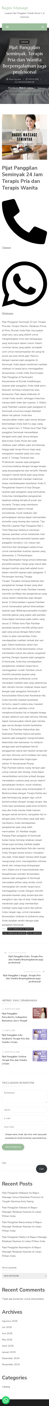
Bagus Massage (15, 7)
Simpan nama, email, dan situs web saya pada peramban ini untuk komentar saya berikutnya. (26, 1136)
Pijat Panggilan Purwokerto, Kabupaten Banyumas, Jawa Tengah (14, 1017)
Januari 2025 (9, 1352)
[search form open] (43, 27)
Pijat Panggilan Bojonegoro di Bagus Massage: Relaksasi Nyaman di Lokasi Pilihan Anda (21, 1251)
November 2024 (11, 1364)
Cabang (24, 42)
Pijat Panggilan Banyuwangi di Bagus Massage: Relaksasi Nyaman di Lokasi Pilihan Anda (22, 1226)
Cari (4, 1162)
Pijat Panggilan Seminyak (14, 933)
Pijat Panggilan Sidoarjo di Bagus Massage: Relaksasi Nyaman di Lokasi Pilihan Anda (21, 1212)
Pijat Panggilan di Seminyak (20, 929)
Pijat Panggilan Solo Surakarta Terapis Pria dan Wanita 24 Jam (16, 1038)
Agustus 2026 (10, 1321)
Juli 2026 (7, 1327)
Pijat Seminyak (34, 933)
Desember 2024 (10, 1358)
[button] (6, 1400)
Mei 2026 (7, 1339)
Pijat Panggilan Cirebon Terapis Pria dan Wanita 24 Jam (14, 1060)
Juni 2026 (7, 1333)
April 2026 (8, 1345)
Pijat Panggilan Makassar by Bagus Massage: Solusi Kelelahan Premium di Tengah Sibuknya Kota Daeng (22, 1197)
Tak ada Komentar (26, 82)
